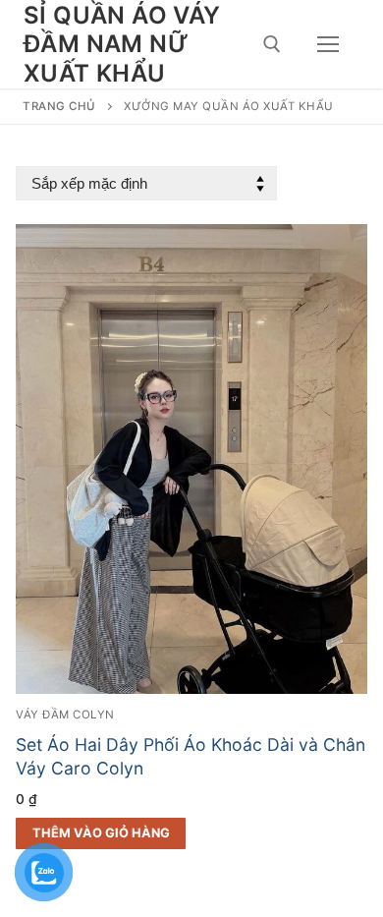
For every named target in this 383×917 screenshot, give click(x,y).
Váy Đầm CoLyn (65, 714)
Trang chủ (59, 106)
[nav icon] (328, 44)
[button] (101, 833)
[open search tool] (272, 44)
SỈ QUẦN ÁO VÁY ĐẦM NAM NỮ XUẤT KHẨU (122, 43)
